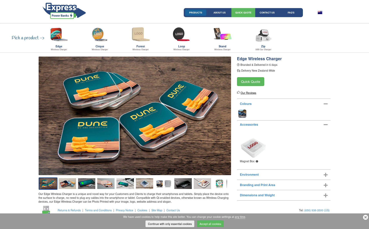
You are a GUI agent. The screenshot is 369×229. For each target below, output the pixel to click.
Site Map (156, 210)
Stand (222, 47)
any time (240, 217)
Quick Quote (243, 12)
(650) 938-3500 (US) (317, 210)
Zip (263, 47)
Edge (59, 47)
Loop (181, 47)
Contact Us (267, 12)
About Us (220, 12)
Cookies (142, 210)
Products (195, 12)
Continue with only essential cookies (170, 224)
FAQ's (291, 12)
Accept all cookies (210, 224)
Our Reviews (248, 93)
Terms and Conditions (98, 210)
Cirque (100, 47)
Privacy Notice (124, 210)
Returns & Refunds (69, 210)
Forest (140, 47)
